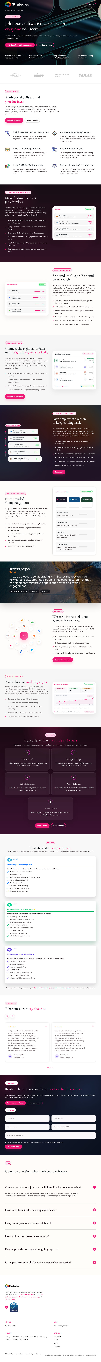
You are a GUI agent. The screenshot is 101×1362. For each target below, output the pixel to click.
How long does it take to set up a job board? (30, 1210)
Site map (38, 1354)
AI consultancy (34, 1297)
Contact (57, 1346)
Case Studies (32, 120)
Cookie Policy (29, 1354)
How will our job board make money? (27, 1236)
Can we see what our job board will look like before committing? (43, 1187)
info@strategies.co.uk (61, 1326)
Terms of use (19, 1354)
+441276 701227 (10, 1326)
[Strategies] (17, 4)
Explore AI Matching (15, 396)
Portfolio (57, 1336)
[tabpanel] (27, 1042)
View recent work (35, 1103)
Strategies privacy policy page (54, 1142)
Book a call (59, 472)
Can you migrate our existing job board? (28, 1223)
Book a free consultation (15, 1103)
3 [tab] (52, 1067)
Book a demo (42, 825)
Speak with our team (63, 660)
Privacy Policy (9, 1354)
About (56, 1343)
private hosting (10, 1299)
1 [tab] (48, 1067)
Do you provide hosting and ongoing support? (31, 1249)
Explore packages (14, 120)
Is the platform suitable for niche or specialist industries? (38, 1262)
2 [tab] (50, 1067)
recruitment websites (26, 1295)
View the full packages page (43, 988)
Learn (56, 1340)
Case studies (58, 825)
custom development (20, 1297)
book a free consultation (63, 988)
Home (7, 10)
